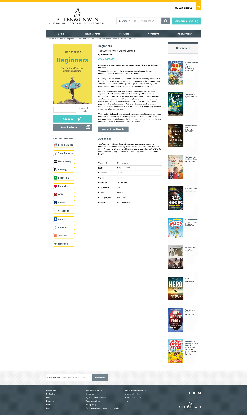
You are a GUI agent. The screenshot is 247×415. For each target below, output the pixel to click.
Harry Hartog (65, 161)
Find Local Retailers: (63, 138)
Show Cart (198, 6)
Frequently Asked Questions (135, 390)
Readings (63, 169)
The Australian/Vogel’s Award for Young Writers (103, 408)
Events (49, 405)
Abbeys (61, 219)
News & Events (92, 33)
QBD (60, 194)
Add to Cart (69, 118)
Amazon (62, 227)
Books (61, 33)
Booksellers (50, 394)
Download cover (69, 127)
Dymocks (63, 186)
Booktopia (63, 177)
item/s (183, 7)
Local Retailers (65, 144)
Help (126, 401)
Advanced (184, 20)
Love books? (53, 377)
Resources (124, 33)
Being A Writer (184, 33)
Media (48, 398)
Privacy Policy (91, 405)
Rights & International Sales (96, 398)
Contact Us (153, 33)
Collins (61, 202)
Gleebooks (63, 210)
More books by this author (113, 129)
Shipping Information (132, 394)
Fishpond (63, 243)
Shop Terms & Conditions (134, 398)
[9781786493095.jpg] (72, 74)
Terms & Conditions (93, 401)
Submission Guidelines (94, 390)
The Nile (62, 235)
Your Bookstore (66, 153)
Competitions (51, 390)
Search (122, 20)
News (48, 408)
